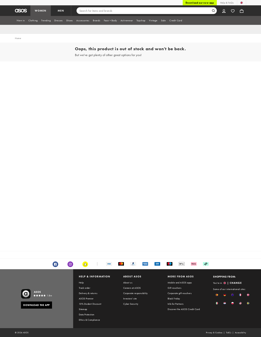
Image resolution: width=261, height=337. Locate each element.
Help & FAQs (227, 2)
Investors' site (130, 298)
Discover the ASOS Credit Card (184, 309)
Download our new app (200, 2)
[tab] (21, 20)
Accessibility (240, 332)
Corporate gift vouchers (180, 293)
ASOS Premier (86, 298)
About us (127, 282)
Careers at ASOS (132, 287)
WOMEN (40, 10)
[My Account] (223, 10)
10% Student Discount (90, 303)
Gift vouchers (174, 287)
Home (18, 38)
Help (81, 282)
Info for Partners (176, 303)
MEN (61, 10)
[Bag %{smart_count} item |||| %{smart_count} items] (241, 10)
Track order (84, 287)
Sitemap (83, 309)
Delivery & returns (88, 293)
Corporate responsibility (135, 293)
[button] (217, 295)
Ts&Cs (228, 332)
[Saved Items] (232, 10)
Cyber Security (130, 303)
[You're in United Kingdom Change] (241, 2)
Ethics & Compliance (89, 319)
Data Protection (86, 314)
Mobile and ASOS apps (180, 282)
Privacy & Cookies (214, 332)
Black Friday (174, 298)
